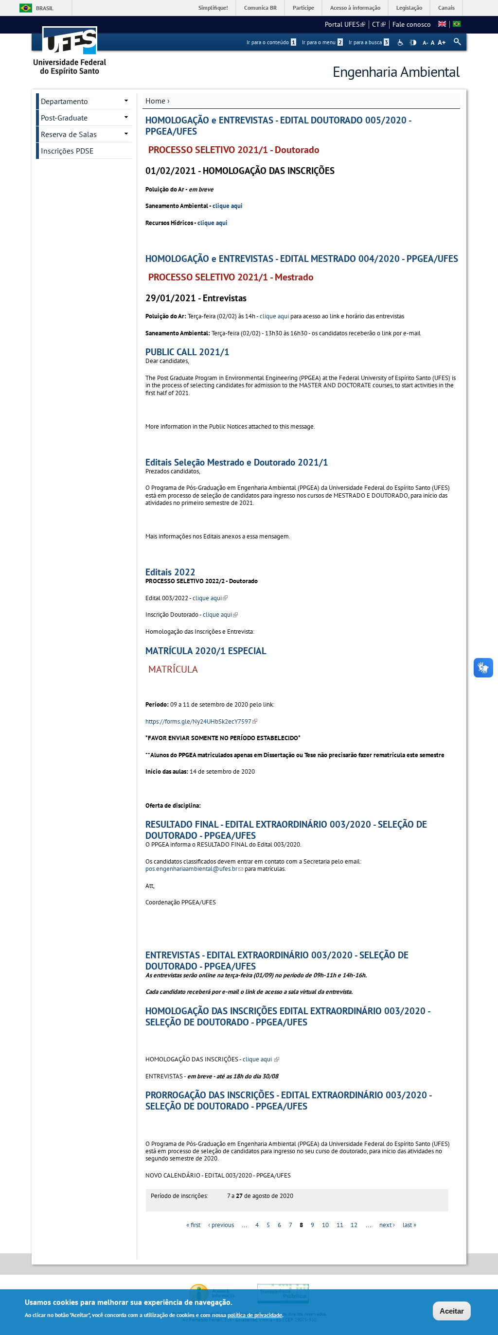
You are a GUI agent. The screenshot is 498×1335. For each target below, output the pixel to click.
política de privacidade (255, 1314)
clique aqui (228, 206)
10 (325, 1225)
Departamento (64, 101)
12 (354, 1225)
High (412, 42)
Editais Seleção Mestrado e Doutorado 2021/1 (236, 462)
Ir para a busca (368, 42)
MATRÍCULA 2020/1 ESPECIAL (206, 650)
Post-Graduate (64, 117)
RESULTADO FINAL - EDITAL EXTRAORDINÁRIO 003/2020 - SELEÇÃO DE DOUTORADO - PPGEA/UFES (286, 829)
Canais (446, 7)
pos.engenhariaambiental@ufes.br (194, 869)
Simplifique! (213, 7)
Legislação (409, 7)
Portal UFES (345, 24)
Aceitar (452, 1311)
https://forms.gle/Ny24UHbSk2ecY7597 (201, 721)
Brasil (44, 8)
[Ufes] (70, 47)
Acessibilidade (401, 42)
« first (193, 1225)
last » (409, 1225)
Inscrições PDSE (67, 151)
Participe (303, 7)
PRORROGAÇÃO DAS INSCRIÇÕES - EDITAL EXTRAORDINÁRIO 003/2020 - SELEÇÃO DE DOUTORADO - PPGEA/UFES (288, 1100)
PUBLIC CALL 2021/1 (187, 352)
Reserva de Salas (69, 134)
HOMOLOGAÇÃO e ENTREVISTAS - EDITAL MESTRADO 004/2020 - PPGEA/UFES (301, 258)
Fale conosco (411, 24)
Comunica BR (260, 7)
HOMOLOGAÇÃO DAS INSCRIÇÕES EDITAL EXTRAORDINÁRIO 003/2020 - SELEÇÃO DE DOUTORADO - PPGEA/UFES (287, 1016)
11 (340, 1225)
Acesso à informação (355, 7)
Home (155, 100)
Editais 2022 (170, 572)
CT (379, 24)
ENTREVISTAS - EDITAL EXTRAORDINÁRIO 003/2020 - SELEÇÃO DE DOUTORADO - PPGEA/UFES (277, 960)
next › (387, 1225)
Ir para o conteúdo (271, 42)
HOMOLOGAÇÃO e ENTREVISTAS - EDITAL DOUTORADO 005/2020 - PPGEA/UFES (278, 125)
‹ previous (221, 1225)
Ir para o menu (322, 42)
